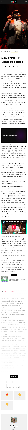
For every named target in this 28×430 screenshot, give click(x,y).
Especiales (10, 384)
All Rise (9, 382)
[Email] (13, 66)
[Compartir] (17, 66)
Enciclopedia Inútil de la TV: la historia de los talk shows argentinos (17, 280)
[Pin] (9, 66)
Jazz (18, 387)
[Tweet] (5, 66)
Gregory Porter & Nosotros (10, 291)
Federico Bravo (5, 51)
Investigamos (14, 51)
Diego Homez (16, 382)
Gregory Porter (11, 387)
